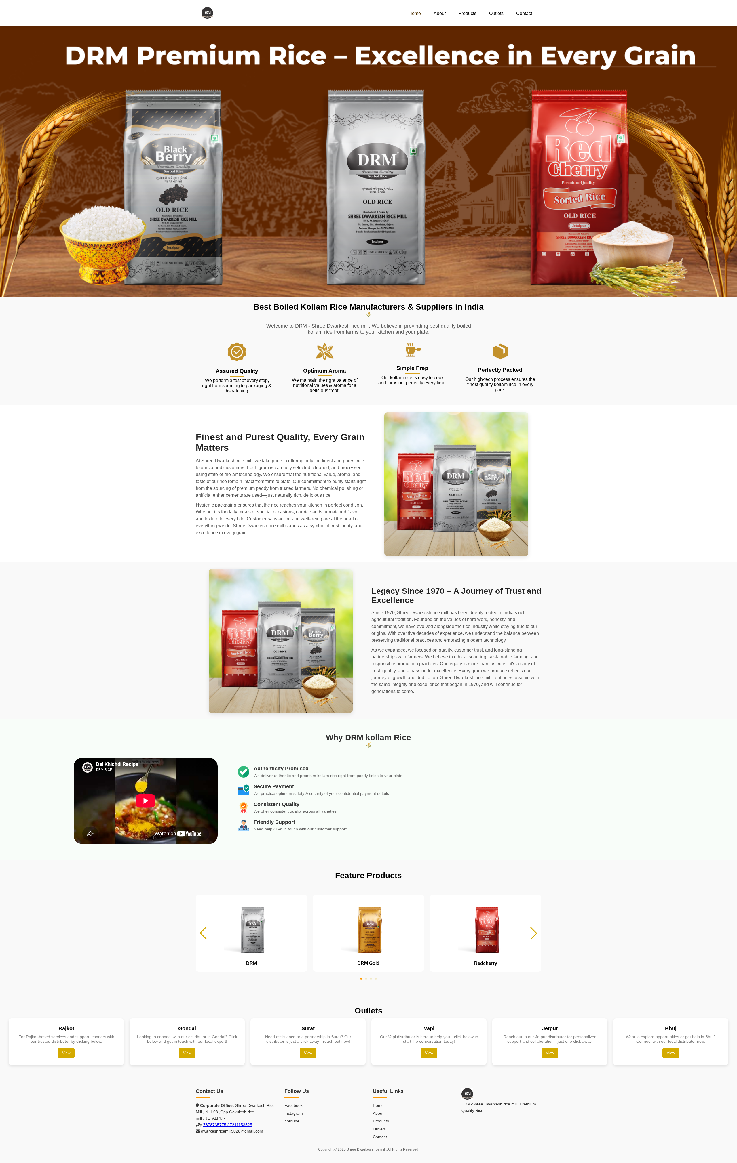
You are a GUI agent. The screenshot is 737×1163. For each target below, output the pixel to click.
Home (415, 13)
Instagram (293, 1113)
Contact (524, 13)
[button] (533, 933)
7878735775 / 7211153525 (227, 1124)
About (440, 13)
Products (467, 13)
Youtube (291, 1121)
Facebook (293, 1105)
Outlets (496, 13)
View (66, 1053)
